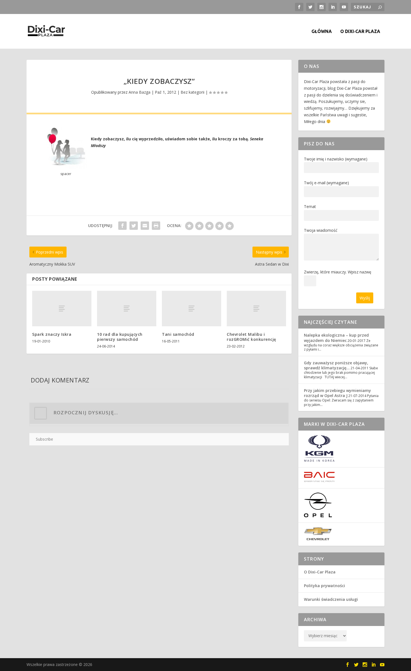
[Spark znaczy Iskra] (61, 308)
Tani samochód (178, 334)
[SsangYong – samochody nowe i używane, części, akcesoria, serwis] (319, 460)
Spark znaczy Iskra (51, 334)
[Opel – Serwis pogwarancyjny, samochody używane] (318, 515)
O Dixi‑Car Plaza (360, 31)
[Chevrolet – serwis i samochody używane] (318, 539)
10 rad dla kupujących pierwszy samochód (120, 337)
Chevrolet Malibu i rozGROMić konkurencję (251, 337)
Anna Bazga (139, 92)
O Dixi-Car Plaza (320, 572)
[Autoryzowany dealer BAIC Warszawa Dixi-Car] (319, 481)
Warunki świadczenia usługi (331, 599)
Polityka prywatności (324, 585)
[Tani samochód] (191, 308)
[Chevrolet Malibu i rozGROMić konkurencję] (256, 308)
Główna (321, 31)
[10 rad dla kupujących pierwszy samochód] (126, 308)
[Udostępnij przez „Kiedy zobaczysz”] (122, 225)
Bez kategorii (192, 92)
